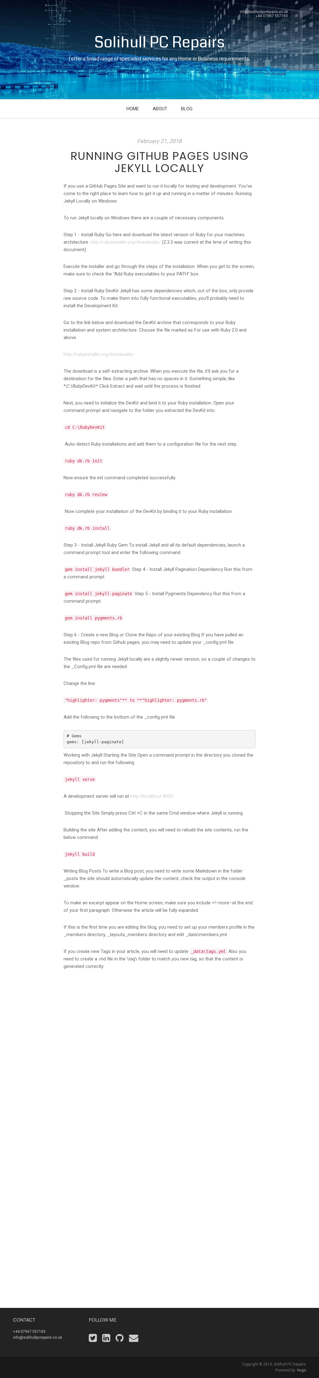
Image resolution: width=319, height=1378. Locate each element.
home (132, 109)
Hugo (301, 1370)
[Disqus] (160, 1067)
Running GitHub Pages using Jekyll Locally (159, 162)
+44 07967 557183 (271, 15)
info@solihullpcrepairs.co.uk (264, 11)
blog (187, 109)
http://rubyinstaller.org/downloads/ (125, 242)
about (160, 109)
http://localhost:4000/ (152, 796)
